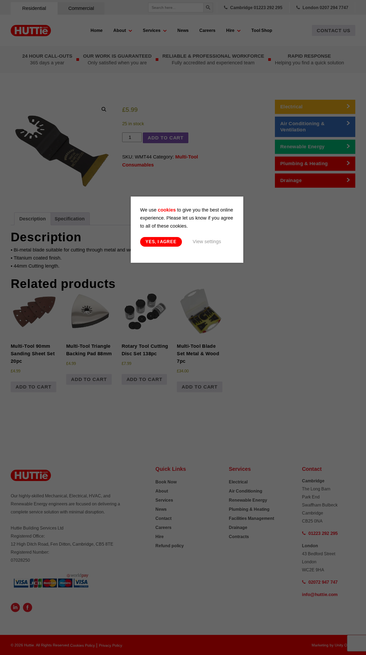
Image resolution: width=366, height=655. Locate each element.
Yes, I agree (161, 241)
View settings (207, 241)
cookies (167, 210)
